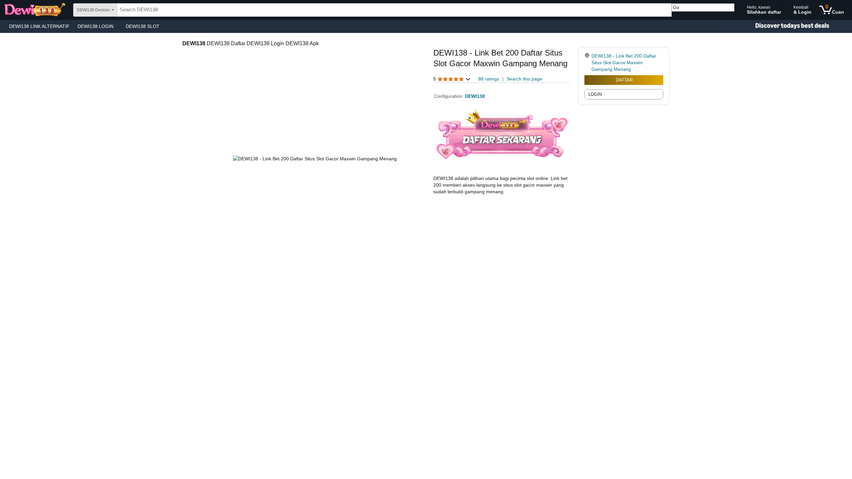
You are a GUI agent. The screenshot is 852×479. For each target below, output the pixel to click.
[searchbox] (394, 10)
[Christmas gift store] (785, 26)
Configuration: (449, 96)
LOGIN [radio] (595, 94)
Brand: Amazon (449, 72)
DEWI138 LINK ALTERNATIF (39, 26)
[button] (452, 79)
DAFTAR (624, 80)
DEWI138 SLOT (142, 26)
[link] (587, 63)
